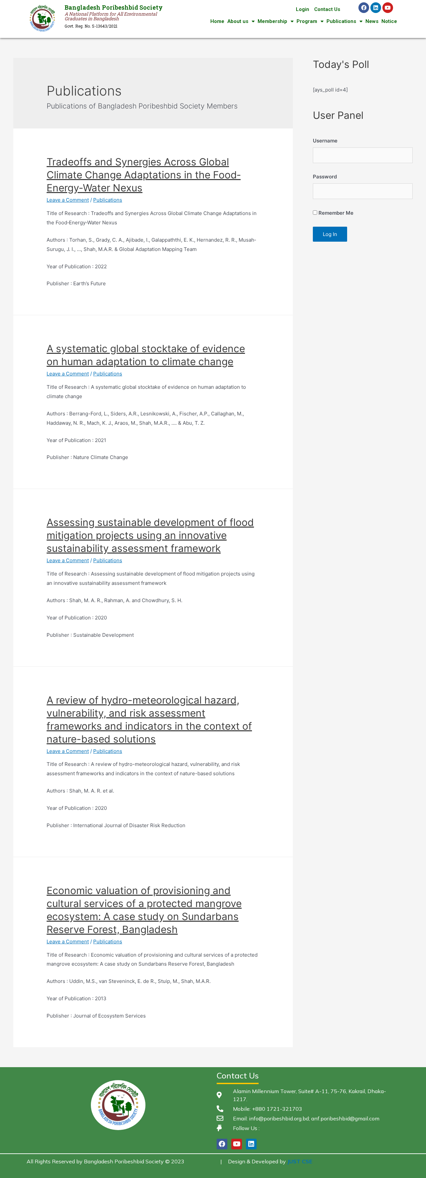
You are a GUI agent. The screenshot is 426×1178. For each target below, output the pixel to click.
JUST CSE (299, 1161)
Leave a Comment (68, 200)
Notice (389, 21)
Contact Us (327, 9)
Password (325, 176)
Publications (341, 21)
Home (217, 21)
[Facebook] (363, 7)
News (371, 21)
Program (307, 21)
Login (302, 9)
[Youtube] (387, 7)
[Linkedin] (375, 7)
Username (325, 140)
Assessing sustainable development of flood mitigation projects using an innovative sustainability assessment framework (150, 535)
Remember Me (335, 213)
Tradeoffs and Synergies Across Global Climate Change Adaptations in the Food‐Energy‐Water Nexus (144, 175)
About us (237, 21)
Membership (272, 21)
